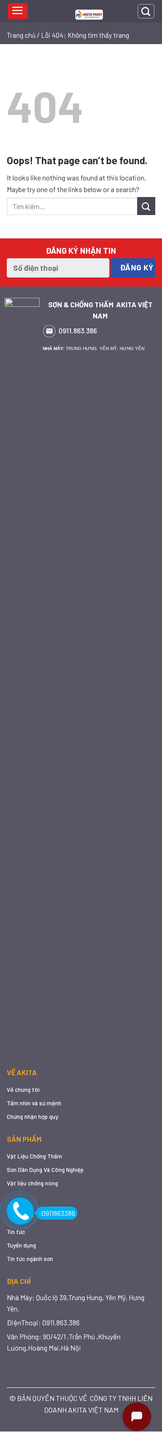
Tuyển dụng (21, 1245)
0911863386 (58, 1213)
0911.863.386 (77, 330)
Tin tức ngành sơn (30, 1258)
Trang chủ (21, 35)
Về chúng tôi (23, 1089)
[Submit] (146, 206)
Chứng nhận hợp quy (32, 1116)
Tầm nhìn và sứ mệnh (34, 1103)
